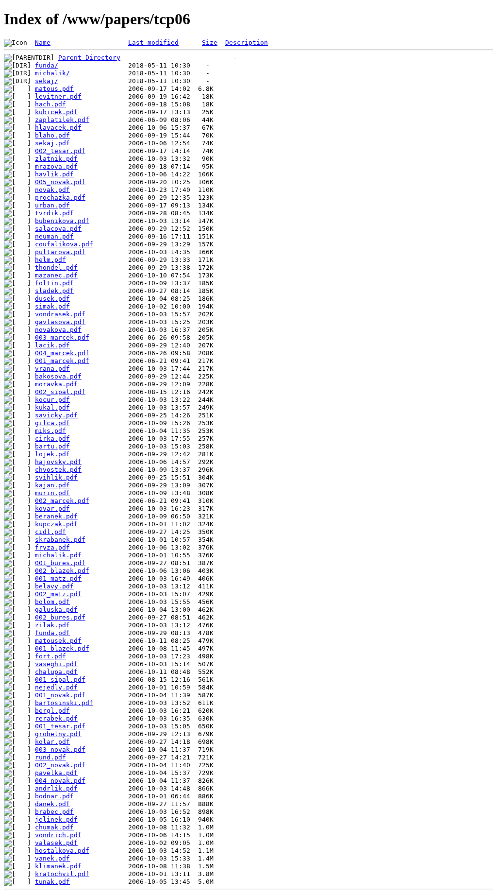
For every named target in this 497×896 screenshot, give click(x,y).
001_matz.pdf (58, 578)
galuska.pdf (56, 609)
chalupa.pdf (56, 671)
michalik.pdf (58, 555)
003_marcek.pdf (62, 337)
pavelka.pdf (56, 772)
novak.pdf (52, 189)
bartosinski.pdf (64, 702)
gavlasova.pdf (60, 322)
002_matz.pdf (58, 594)
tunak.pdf (52, 881)
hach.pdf (50, 104)
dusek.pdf (52, 298)
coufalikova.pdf (64, 244)
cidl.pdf (50, 531)
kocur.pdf (52, 399)
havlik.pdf (54, 174)
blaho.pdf (52, 135)
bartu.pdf (52, 446)
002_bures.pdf (60, 617)
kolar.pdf (52, 741)
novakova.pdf (58, 329)
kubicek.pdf (56, 112)
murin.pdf (52, 493)
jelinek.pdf (56, 819)
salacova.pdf (58, 228)
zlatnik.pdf (56, 158)
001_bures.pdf (60, 563)
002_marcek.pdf (62, 500)
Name (42, 42)
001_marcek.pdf (62, 360)
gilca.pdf (52, 423)
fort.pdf (50, 656)
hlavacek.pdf (58, 127)
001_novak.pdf (60, 695)
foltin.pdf (54, 283)
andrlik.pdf (56, 788)
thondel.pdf (56, 267)
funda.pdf (52, 633)
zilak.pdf (52, 625)
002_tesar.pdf (60, 151)
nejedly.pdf (56, 687)
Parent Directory (89, 57)
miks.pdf (50, 430)
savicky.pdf (56, 415)
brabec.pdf (54, 811)
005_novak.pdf (60, 182)
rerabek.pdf (56, 718)
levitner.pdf (58, 96)
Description (246, 42)
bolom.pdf (52, 601)
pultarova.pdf (60, 252)
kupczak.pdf (56, 524)
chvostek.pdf (58, 469)
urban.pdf (52, 205)
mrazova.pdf (56, 166)
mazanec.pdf (56, 275)
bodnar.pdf (54, 796)
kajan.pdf (52, 485)
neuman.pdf (54, 236)
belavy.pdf (54, 586)
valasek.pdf (56, 842)
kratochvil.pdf (62, 874)
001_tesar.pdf (60, 726)
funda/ (46, 65)
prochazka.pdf (60, 197)
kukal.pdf (52, 407)
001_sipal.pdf (60, 679)
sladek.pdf (54, 290)
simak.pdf (52, 306)
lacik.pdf (52, 345)
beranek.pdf (56, 516)
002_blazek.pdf (62, 570)
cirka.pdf (52, 438)
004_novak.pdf (60, 780)
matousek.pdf (58, 640)
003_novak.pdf (60, 749)
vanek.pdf (52, 858)
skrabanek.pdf (60, 539)
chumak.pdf (54, 827)
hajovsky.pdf (58, 461)
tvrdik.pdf (54, 213)
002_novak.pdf (60, 765)
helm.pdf (50, 259)
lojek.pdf (52, 454)
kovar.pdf (52, 508)
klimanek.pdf (58, 866)
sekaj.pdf (52, 143)
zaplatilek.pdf (62, 119)
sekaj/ (46, 81)
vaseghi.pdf (56, 664)
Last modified (153, 42)
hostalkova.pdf (62, 850)
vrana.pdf (52, 368)
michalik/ (52, 73)
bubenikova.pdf (62, 220)
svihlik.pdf (56, 477)
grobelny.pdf (58, 734)
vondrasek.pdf (60, 314)
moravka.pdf (56, 384)
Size (209, 42)
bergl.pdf (52, 710)
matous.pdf (54, 88)
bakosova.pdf (58, 376)
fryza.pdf (52, 547)
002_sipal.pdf (60, 392)
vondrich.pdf (58, 835)
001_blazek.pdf (62, 648)
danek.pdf (52, 804)
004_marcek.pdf (62, 353)
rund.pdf (50, 757)
